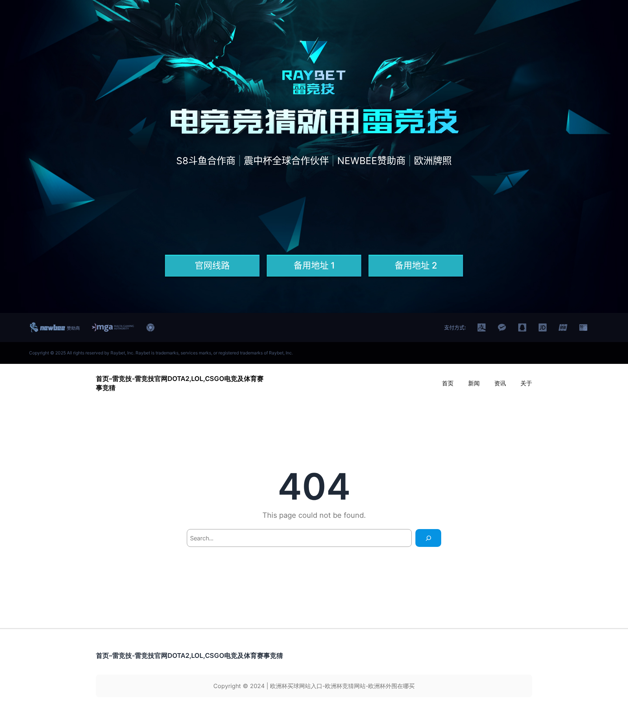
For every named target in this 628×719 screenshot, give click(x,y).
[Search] (428, 538)
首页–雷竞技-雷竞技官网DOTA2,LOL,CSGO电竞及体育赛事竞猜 (189, 655)
